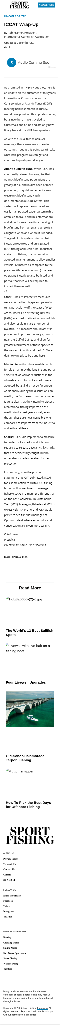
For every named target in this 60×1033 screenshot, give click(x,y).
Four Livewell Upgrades (26, 682)
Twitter (7, 906)
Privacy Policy (10, 859)
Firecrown (42, 1008)
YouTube (7, 916)
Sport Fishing (10, 958)
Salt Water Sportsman (14, 953)
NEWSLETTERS (46, 5)
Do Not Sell (9, 880)
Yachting (7, 969)
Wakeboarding (10, 963)
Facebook (8, 901)
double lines (20, 557)
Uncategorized (15, 16)
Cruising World (11, 942)
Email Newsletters (12, 895)
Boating (7, 937)
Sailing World (10, 948)
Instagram (8, 911)
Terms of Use (9, 864)
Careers (7, 874)
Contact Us (8, 869)
